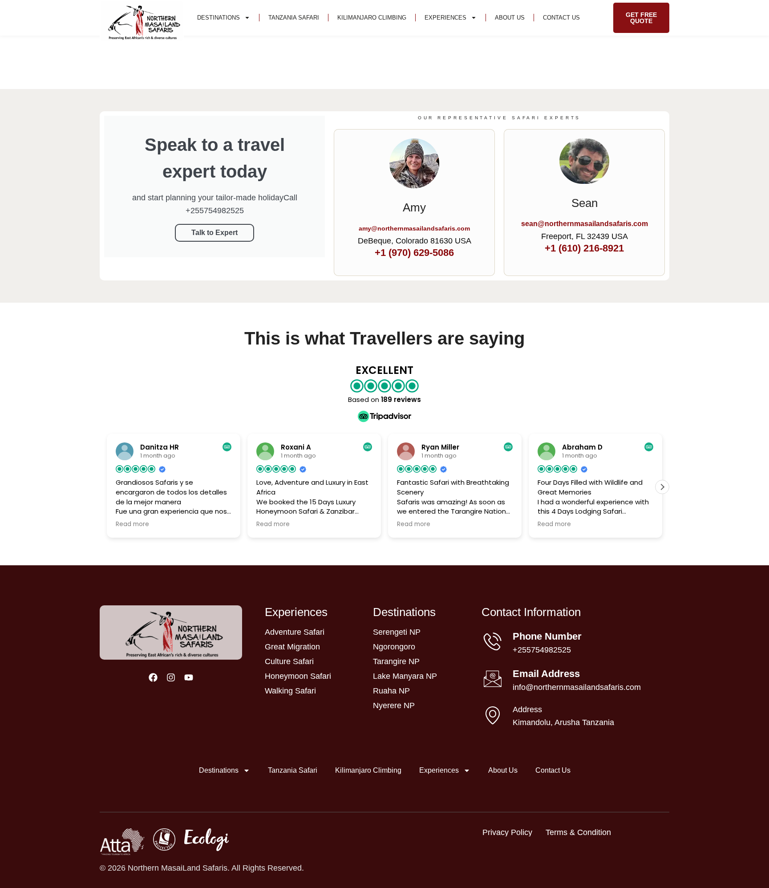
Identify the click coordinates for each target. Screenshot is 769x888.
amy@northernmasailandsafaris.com (414, 228)
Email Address (546, 673)
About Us (510, 17)
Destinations (218, 17)
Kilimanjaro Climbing (371, 17)
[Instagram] (170, 677)
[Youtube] (188, 677)
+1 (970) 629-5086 (414, 252)
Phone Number (547, 636)
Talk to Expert (214, 232)
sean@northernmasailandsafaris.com (584, 223)
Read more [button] (132, 524)
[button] (662, 487)
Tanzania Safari (293, 17)
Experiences (445, 17)
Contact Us (561, 17)
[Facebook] (153, 677)
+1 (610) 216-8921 (584, 248)
